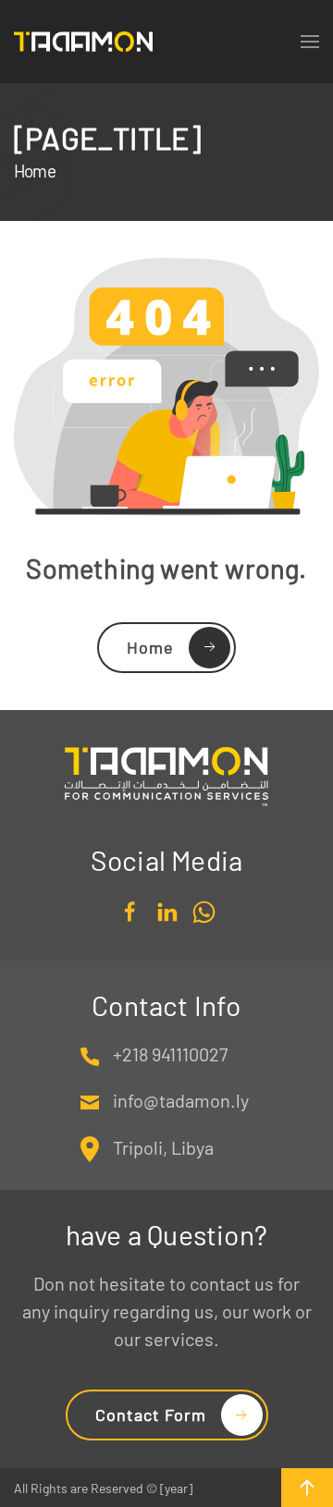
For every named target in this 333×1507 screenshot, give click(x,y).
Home (150, 647)
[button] (307, 1487)
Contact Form (150, 1414)
